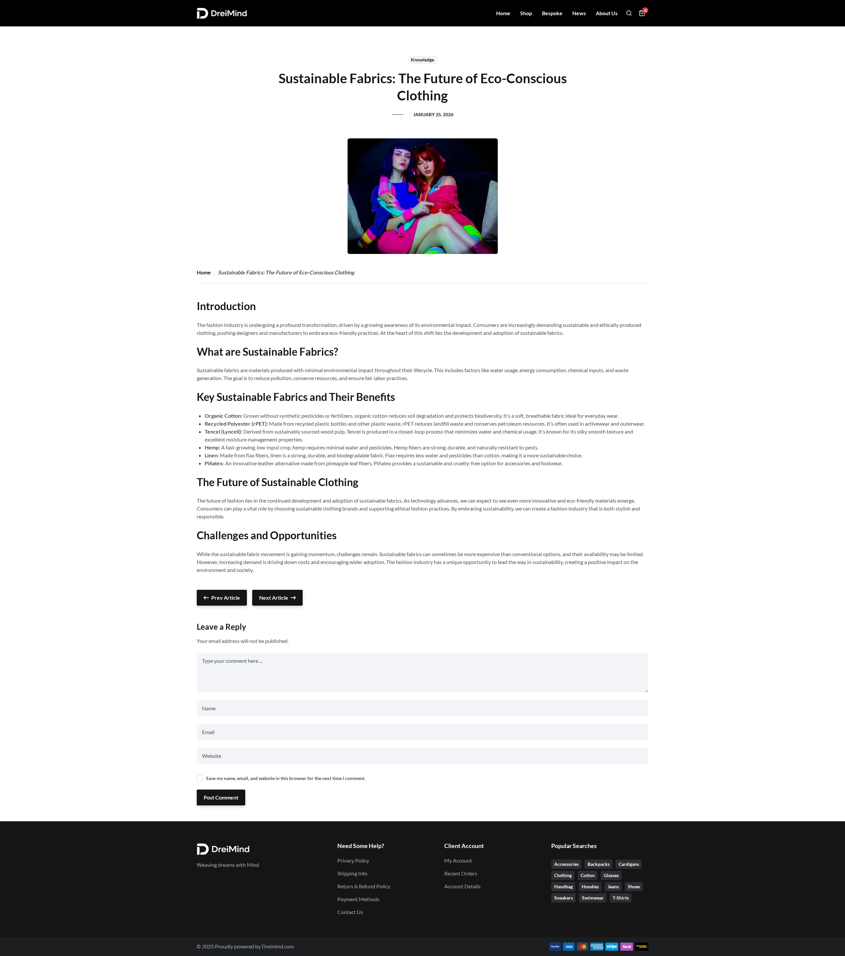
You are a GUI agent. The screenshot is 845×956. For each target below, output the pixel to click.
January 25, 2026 (433, 114)
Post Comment (221, 797)
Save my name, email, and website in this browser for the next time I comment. (285, 778)
